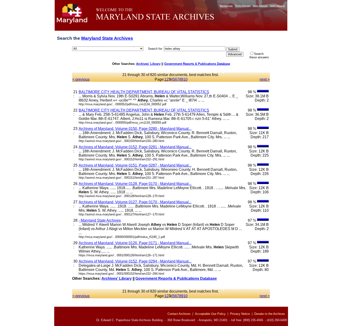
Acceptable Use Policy (210, 314)
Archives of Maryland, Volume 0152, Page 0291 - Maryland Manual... (135, 147)
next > (265, 79)
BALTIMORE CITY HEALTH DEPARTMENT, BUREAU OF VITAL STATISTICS (144, 92)
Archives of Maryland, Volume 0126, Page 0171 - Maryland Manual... (135, 243)
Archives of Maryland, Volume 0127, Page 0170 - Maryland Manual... (135, 202)
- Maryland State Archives (100, 220)
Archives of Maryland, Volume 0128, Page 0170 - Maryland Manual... (135, 184)
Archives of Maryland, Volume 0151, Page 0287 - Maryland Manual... (135, 165)
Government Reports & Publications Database (197, 64)
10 (185, 79)
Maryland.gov (226, 6)
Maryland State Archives (107, 38)
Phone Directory (243, 6)
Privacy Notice (240, 314)
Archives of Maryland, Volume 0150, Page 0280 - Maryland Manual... (135, 129)
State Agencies (260, 6)
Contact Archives (179, 314)
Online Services (277, 6)
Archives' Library (148, 64)
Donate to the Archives (269, 314)
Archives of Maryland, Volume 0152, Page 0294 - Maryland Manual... (135, 261)
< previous (81, 79)
